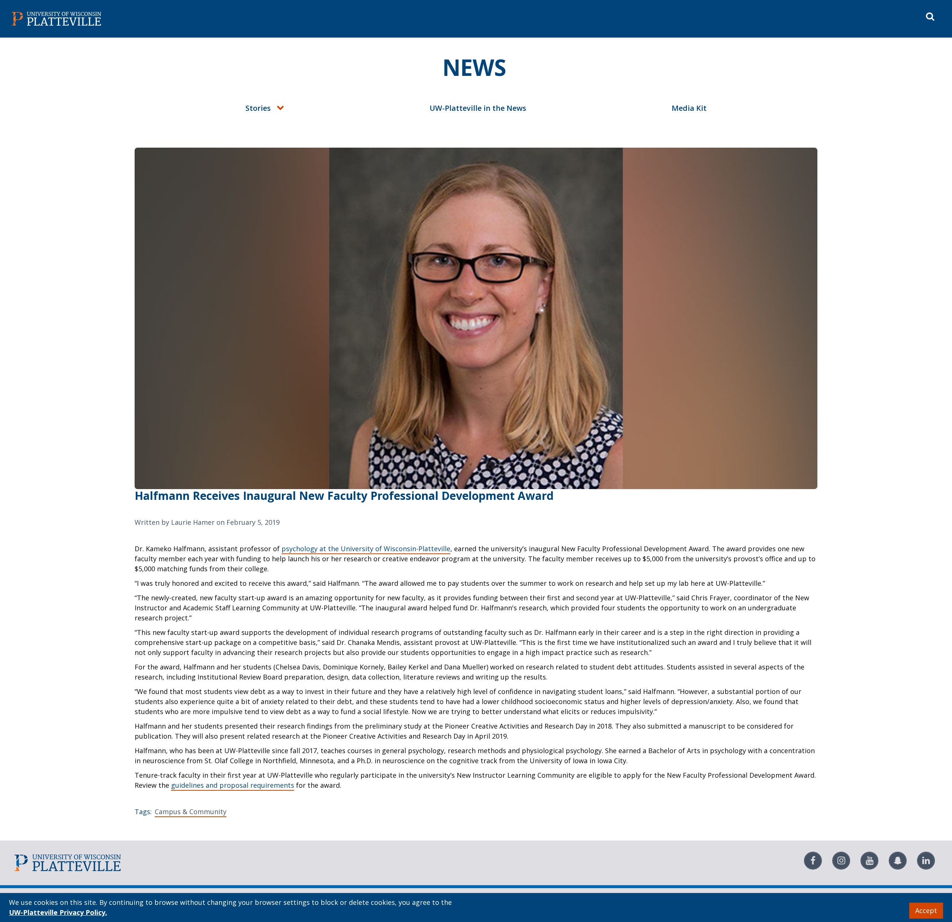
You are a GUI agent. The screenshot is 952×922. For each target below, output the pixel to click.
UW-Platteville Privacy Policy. (58, 912)
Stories (258, 108)
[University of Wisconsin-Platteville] (242, 19)
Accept (926, 910)
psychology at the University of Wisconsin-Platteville (366, 548)
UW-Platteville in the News (478, 108)
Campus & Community (190, 811)
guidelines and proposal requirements (232, 785)
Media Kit (689, 108)
